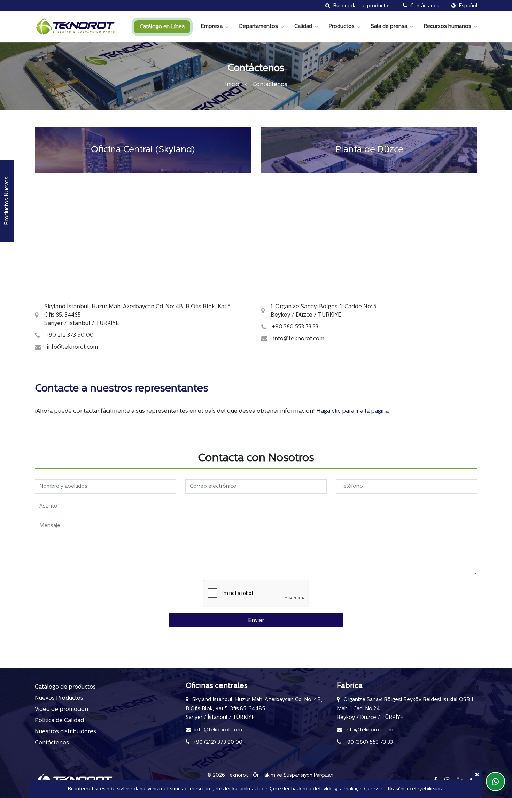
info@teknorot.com (72, 347)
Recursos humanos (447, 26)
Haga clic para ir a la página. (353, 411)
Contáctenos (52, 743)
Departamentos (258, 26)
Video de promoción (61, 709)
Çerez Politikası (381, 789)
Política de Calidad (59, 720)
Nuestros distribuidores (65, 732)
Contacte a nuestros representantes (121, 388)
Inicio (233, 84)
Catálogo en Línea (162, 27)
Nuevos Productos (59, 698)
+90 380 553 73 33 (295, 327)
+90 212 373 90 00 (70, 335)
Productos (341, 26)
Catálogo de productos (65, 687)
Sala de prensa (389, 26)
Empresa (212, 26)
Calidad (303, 26)
